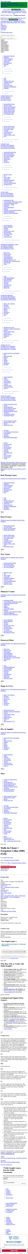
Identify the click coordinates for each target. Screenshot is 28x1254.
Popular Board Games (9, 104)
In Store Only (7, 457)
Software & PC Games (9, 422)
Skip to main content (6, 1)
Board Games (4, 41)
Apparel (6, 434)
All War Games (4, 557)
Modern (6, 160)
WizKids (6, 228)
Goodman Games (8, 82)
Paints (5, 264)
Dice (5, 66)
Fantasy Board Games (9, 111)
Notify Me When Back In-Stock (8, 867)
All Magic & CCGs (5, 689)
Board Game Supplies (9, 108)
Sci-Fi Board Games (9, 114)
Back (2, 470)
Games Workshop (8, 225)
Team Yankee (7, 255)
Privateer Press (7, 232)
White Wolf (6, 84)
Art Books (6, 412)
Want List (19, 18)
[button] (7, 844)
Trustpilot (8, 1231)
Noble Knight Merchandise (10, 437)
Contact (8, 18)
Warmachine (7, 204)
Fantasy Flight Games (9, 126)
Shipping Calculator (10, 1207)
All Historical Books (9, 415)
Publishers (23, 478)
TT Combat (6, 235)
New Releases (7, 448)
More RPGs (7, 509)
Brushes (6, 357)
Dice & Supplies (4, 50)
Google (8, 1229)
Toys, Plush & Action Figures (11, 432)
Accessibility (9, 1212)
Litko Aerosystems (8, 387)
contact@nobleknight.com (11, 1021)
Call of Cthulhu (7, 60)
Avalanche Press (8, 184)
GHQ (5, 276)
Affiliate (8, 1218)
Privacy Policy (9, 1197)
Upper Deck (7, 333)
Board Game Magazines (10, 107)
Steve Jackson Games (9, 127)
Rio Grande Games (8, 129)
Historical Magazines (9, 410)
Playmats (6, 313)
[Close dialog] (26, 1235)
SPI (5, 176)
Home (5, 836)
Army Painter (7, 381)
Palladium (6, 88)
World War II (7, 159)
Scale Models (7, 262)
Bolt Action (6, 252)
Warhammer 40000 (8, 600)
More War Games (8, 584)
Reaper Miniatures (8, 227)
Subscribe (14, 1251)
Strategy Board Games (9, 109)
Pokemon (6, 305)
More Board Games (8, 546)
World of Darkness (8, 58)
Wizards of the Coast (9, 81)
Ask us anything (8, 1028)
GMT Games (7, 177)
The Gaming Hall (10, 462)
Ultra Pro (6, 379)
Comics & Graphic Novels (10, 404)
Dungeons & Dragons (9, 56)
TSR (5, 78)
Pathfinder (6, 57)
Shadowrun (6, 61)
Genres (5, 458)
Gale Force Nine (8, 236)
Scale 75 (6, 388)
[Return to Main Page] (1, 472)
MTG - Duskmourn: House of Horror (13, 841)
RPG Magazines (8, 63)
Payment (8, 1193)
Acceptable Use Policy (14, 958)
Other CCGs (7, 308)
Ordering (8, 1192)
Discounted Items (8, 452)
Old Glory (6, 282)
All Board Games (5, 520)
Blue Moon (6, 286)
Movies (5, 423)
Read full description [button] (6, 937)
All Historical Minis (5, 643)
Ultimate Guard (7, 385)
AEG (5, 136)
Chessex (6, 384)
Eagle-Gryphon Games (9, 135)
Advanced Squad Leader (10, 152)
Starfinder (6, 64)
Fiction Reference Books (10, 408)
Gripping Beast (7, 285)
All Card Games (8, 105)
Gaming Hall (4, 26)
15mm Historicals (8, 257)
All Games (3, 29)
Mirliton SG (7, 287)
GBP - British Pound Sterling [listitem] (11, 12)
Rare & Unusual (8, 444)
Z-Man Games (7, 133)
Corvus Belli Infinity (9, 207)
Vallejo (5, 378)
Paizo (5, 79)
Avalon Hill (6, 178)
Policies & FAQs (10, 1204)
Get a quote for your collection (16, 1019)
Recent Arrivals (7, 447)
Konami (6, 330)
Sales (5, 454)
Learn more (13, 992)
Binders (6, 309)
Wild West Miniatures (9, 211)
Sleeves (5, 310)
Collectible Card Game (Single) (11, 860)
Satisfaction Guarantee (11, 1209)
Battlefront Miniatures (9, 278)
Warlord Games (7, 280)
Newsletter (8, 1221)
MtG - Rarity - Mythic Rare (18, 895)
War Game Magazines (9, 155)
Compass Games (8, 181)
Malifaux (6, 209)
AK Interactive (7, 382)
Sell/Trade (3, 25)
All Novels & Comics (9, 414)
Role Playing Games (5, 464)
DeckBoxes (6, 312)
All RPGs (3, 478)
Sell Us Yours (4, 870)
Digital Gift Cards (8, 425)
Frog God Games (8, 85)
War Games (4, 43)
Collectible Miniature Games (11, 203)
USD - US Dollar (16, 9)
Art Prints (6, 430)
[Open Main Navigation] (1, 31)
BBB (7, 1232)
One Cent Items (7, 455)
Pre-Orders (6, 445)
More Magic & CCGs (9, 721)
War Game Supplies (9, 156)
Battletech (6, 206)
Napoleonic (6, 162)
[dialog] (14, 1094)
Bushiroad (6, 336)
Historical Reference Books (10, 411)
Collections (3, 28)
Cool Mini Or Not (8, 132)
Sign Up (5, 1178)
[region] (14, 948)
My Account (14, 18)
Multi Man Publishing (9, 180)
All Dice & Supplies (6, 732)
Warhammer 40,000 (8, 200)
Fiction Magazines (8, 407)
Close (2, 1156)
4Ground (6, 229)
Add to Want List (5, 868)
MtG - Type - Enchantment (13, 897)
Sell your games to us (9, 989)
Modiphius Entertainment (10, 86)
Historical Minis (4, 46)
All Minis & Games (5, 595)
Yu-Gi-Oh (6, 306)
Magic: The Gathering (6, 893)
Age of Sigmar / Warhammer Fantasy (13, 201)
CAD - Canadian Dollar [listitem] (17, 11)
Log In (24, 18)
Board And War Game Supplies (11, 353)
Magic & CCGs (4, 48)
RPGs (2, 40)
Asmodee (6, 130)
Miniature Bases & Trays (10, 259)
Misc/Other (6, 436)
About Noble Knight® (11, 1203)
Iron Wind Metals (8, 234)
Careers (8, 1217)
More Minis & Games (9, 632)
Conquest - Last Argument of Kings (12, 210)
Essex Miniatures (8, 279)
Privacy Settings (9, 1196)
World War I (7, 158)
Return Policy (9, 1206)
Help (7, 1189)
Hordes (12, 204)
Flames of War (7, 254)
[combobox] (8, 35)
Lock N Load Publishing (10, 183)
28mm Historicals (8, 258)
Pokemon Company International (12, 328)
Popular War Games (9, 153)
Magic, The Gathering (9, 303)
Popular (6, 443)
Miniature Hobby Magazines (11, 213)
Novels (5, 405)
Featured (6, 450)
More (2, 51)
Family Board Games (9, 112)
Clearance (6, 451)
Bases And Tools (8, 356)
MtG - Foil (3, 897)
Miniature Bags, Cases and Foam (12, 261)
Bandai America (8, 334)
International (9, 1194)
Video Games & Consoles (10, 421)
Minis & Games (4, 45)
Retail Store (3, 18)
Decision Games (8, 174)
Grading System (10, 1210)
